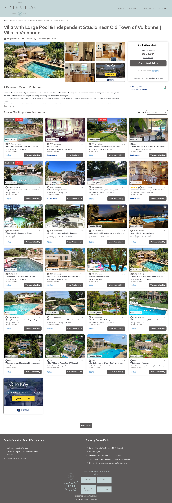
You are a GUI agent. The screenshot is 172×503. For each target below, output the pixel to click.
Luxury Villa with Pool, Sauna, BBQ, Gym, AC (21, 146)
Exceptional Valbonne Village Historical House (147, 190)
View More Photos (13, 75)
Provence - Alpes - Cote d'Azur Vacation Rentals (22, 453)
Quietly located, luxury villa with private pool (22, 320)
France (22, 20)
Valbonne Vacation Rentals (17, 448)
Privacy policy (88, 489)
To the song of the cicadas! (99, 276)
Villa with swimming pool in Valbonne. (19, 233)
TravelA (92, 496)
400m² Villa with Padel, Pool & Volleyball (62, 363)
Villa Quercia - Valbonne (139, 363)
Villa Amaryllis (52, 146)
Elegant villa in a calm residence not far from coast (108, 463)
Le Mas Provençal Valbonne (57, 190)
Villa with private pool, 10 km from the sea (146, 320)
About (132, 8)
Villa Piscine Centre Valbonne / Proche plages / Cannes (110, 459)
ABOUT (104, 480)
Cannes (56, 20)
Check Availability (148, 63)
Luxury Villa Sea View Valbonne (142, 233)
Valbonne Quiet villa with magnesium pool (105, 146)
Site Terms (104, 489)
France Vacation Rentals (16, 458)
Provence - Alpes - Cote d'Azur (39, 20)
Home (120, 8)
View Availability (33, 155)
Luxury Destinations (155, 8)
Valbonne (64, 20)
